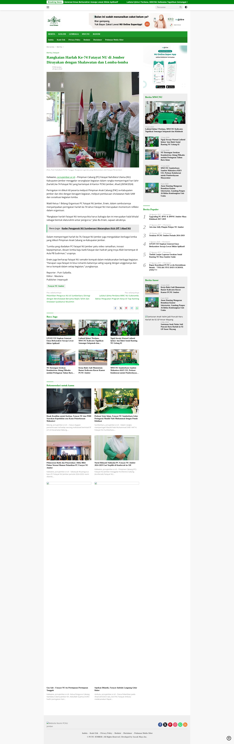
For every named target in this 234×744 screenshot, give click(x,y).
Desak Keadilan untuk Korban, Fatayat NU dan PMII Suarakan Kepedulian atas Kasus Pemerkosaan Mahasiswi (69, 418)
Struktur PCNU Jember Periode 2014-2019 (167, 235)
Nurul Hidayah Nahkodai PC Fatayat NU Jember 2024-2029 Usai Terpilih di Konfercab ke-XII (115, 464)
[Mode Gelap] (186, 7)
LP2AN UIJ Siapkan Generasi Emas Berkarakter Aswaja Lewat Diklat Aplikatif (60, 340)
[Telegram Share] (132, 308)
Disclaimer (97, 40)
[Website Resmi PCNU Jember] (54, 20)
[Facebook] (160, 724)
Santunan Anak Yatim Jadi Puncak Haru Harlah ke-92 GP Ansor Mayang (172, 326)
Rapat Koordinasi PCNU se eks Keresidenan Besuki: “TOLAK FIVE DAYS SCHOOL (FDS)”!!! (167, 267)
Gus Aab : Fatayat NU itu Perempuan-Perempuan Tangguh (67, 689)
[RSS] (185, 724)
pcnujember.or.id (66, 177)
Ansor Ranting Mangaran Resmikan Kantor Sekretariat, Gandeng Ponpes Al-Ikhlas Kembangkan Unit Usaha (173, 191)
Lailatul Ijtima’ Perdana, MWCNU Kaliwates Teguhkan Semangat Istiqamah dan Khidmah (136, 2)
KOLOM (62, 34)
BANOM (96, 34)
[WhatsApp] (180, 724)
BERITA (51, 34)
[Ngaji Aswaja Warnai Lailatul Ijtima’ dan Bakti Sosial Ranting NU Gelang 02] (124, 328)
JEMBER (98, 737)
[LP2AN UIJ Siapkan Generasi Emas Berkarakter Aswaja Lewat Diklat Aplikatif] (61, 328)
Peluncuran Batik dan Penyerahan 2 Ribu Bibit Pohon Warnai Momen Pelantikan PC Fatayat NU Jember (67, 465)
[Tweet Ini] (121, 308)
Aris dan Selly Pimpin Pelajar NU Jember (166, 227)
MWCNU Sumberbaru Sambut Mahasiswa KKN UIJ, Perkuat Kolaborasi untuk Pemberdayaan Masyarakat (124, 370)
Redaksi (87, 40)
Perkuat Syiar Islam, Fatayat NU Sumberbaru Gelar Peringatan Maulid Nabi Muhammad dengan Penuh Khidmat (116, 418)
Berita (49, 52)
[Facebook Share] (115, 308)
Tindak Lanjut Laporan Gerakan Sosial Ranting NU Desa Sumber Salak (165, 255)
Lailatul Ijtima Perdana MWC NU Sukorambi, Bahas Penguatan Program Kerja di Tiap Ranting (117, 295)
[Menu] (48, 7)
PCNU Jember (57, 67)
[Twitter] (165, 724)
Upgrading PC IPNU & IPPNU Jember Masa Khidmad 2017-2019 (167, 217)
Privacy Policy (74, 40)
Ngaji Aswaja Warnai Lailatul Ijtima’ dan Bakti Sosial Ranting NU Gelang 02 (123, 340)
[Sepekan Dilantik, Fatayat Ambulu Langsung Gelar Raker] (117, 583)
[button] (180, 7)
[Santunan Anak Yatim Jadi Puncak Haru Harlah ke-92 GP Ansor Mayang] (165, 318)
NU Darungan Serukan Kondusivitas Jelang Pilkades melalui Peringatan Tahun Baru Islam (60, 370)
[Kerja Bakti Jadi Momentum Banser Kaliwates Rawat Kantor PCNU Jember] (93, 357)
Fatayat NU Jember (56, 286)
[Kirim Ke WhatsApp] (137, 308)
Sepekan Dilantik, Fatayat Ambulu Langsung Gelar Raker (116, 689)
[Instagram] (175, 724)
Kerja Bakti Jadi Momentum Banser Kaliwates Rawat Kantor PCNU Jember (92, 370)
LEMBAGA (74, 34)
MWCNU (86, 34)
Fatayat (56, 52)
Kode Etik (61, 40)
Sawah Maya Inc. (140, 737)
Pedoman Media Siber (114, 40)
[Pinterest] (170, 724)
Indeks (51, 40)
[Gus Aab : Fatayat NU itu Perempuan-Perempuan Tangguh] (69, 583)
